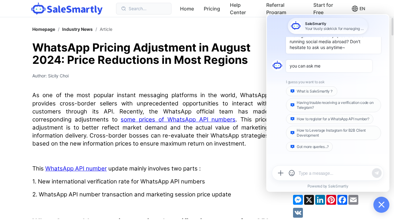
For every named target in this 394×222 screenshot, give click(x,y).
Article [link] (106, 29)
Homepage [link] (43, 29)
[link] (77, 29)
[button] (358, 8)
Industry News (77, 29)
